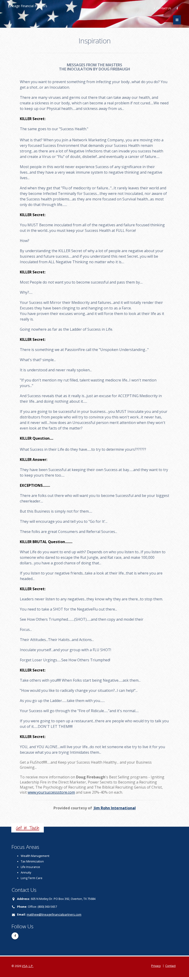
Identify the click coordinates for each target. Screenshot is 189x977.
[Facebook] (177, 8)
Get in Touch (27, 828)
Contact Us (163, 8)
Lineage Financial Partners (27, 6)
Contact (170, 966)
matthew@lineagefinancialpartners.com (54, 915)
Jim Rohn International (115, 808)
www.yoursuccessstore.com (51, 792)
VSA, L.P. (27, 966)
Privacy (156, 966)
